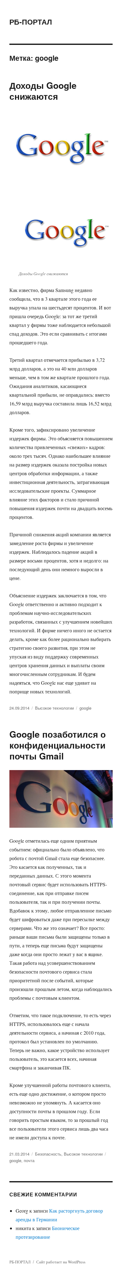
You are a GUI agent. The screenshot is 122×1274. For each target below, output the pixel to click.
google (85, 708)
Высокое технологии (54, 708)
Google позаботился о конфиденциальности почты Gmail (57, 745)
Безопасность (48, 1154)
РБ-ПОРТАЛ (30, 22)
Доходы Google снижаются (43, 91)
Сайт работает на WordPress (60, 1262)
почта (29, 1160)
